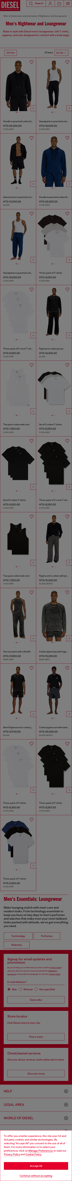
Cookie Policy (33, 1154)
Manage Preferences (40, 1150)
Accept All (36, 1165)
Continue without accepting (36, 1175)
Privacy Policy (12, 1154)
